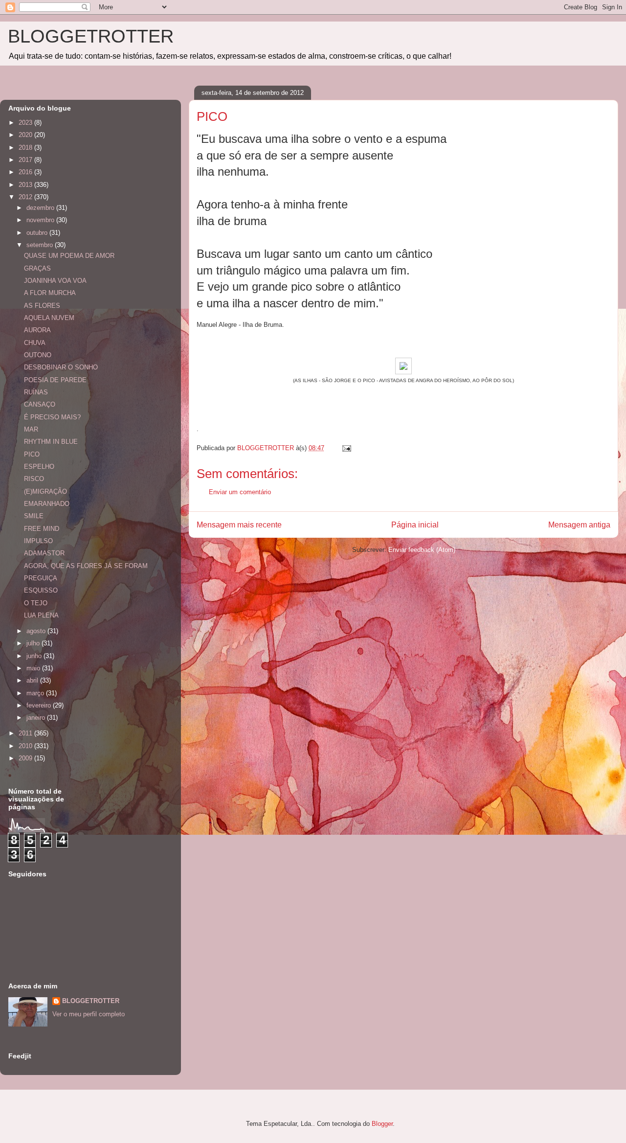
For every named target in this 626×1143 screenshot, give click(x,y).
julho (34, 643)
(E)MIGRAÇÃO (45, 491)
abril (33, 680)
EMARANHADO (46, 503)
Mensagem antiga (579, 525)
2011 (26, 733)
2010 (26, 746)
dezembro (41, 207)
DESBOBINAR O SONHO (61, 367)
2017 (26, 159)
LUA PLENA (41, 615)
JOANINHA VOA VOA (55, 280)
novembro (41, 220)
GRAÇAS (37, 268)
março (36, 693)
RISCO (34, 478)
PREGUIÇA (40, 578)
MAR (31, 429)
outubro (37, 232)
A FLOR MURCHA (50, 293)
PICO (32, 454)
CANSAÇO (39, 404)
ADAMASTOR (44, 553)
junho (35, 656)
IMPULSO (38, 541)
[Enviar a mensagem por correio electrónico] (346, 448)
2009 (26, 758)
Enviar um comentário (240, 492)
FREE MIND (41, 528)
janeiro (36, 717)
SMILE (34, 516)
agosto (36, 631)
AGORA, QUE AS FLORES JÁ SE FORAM (86, 566)
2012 (26, 197)
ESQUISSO (41, 590)
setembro (40, 245)
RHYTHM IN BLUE (51, 441)
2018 (26, 147)
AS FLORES (42, 305)
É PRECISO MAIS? (52, 417)
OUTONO (37, 355)
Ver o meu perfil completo (88, 1014)
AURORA (37, 330)
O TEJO (35, 603)
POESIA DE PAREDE (55, 380)
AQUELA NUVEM (49, 317)
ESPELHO (39, 466)
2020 (26, 134)
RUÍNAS (36, 392)
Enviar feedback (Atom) (421, 549)
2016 (26, 172)
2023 (26, 122)
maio (34, 668)
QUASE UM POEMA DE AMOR (69, 255)
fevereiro (39, 705)
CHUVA (34, 342)
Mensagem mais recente (239, 525)
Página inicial (415, 525)
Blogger (382, 1123)
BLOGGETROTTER (91, 36)
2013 (26, 184)
